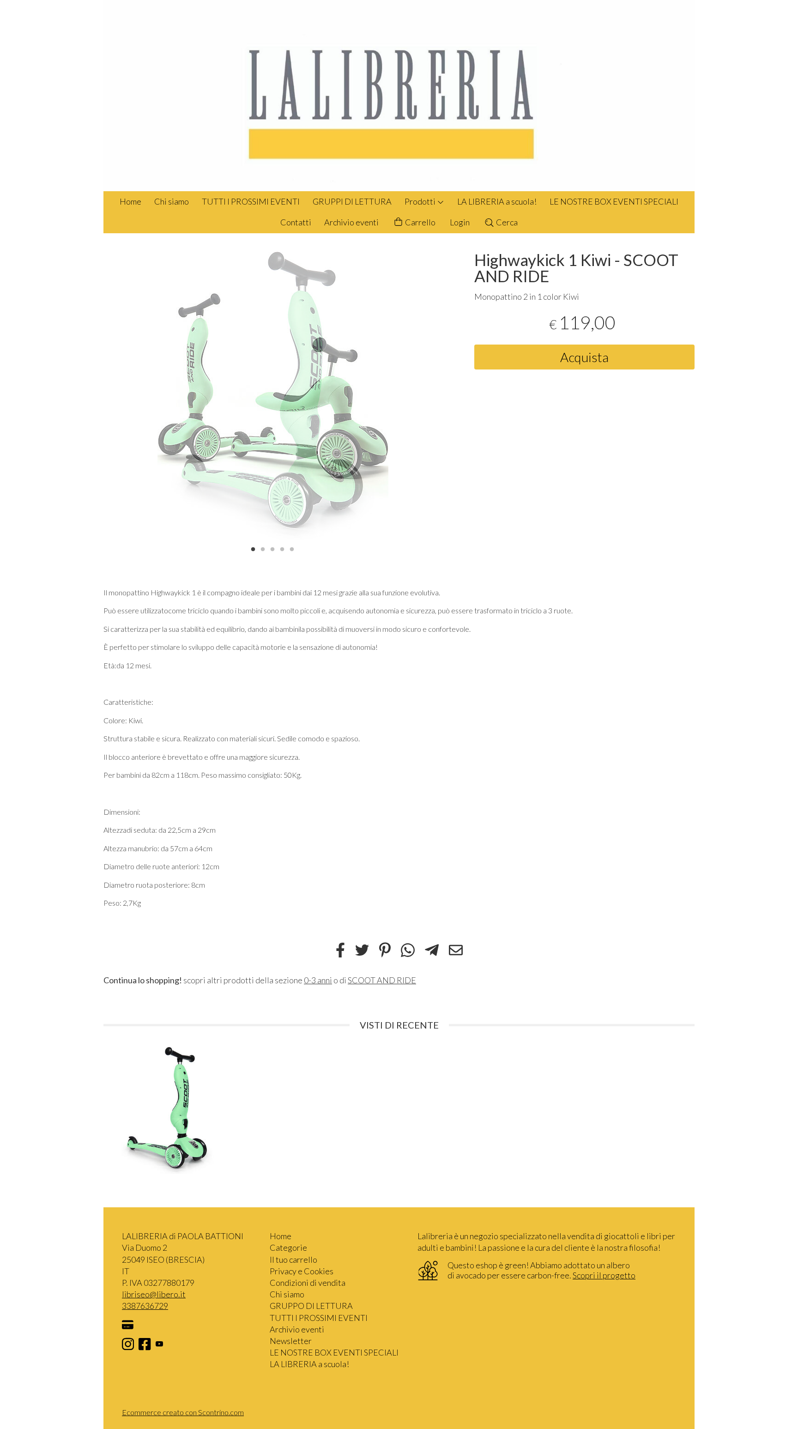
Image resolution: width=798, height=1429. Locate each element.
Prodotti (421, 201)
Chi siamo (171, 201)
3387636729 (145, 1306)
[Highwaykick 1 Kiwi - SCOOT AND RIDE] (272, 396)
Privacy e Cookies (301, 1271)
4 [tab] (282, 548)
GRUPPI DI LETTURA (352, 201)
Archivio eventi (351, 222)
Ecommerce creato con (183, 1412)
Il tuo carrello (293, 1259)
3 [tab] (272, 548)
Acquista (584, 357)
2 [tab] (263, 548)
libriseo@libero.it (154, 1294)
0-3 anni (318, 980)
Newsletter (291, 1341)
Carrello (419, 222)
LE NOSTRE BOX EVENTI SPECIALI (614, 201)
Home (130, 201)
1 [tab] (253, 548)
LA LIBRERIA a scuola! (497, 201)
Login (460, 222)
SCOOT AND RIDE (382, 980)
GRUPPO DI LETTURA (311, 1306)
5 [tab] (292, 548)
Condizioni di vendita (307, 1283)
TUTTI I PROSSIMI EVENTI (251, 201)
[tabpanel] (272, 396)
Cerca (506, 222)
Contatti (295, 222)
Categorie (288, 1247)
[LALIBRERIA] (399, 95)
